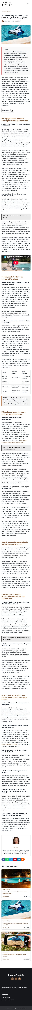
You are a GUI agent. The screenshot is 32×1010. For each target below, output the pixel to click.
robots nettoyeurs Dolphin (9, 744)
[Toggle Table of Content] (11, 110)
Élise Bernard (7, 21)
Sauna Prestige (16, 975)
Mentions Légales (5, 997)
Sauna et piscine (6, 11)
